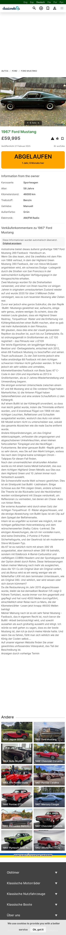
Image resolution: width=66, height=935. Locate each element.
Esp (32, 2)
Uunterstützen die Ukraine (33, 855)
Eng (25, 2)
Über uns (13, 915)
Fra (49, 2)
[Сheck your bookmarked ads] (48, 8)
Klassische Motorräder (23, 883)
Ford (14, 71)
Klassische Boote (19, 904)
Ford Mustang (29, 71)
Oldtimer (13, 872)
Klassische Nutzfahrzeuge (26, 894)
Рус (62, 2)
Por (55, 2)
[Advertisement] (33, 42)
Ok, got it (38, 929)
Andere (7, 717)
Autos (4, 71)
